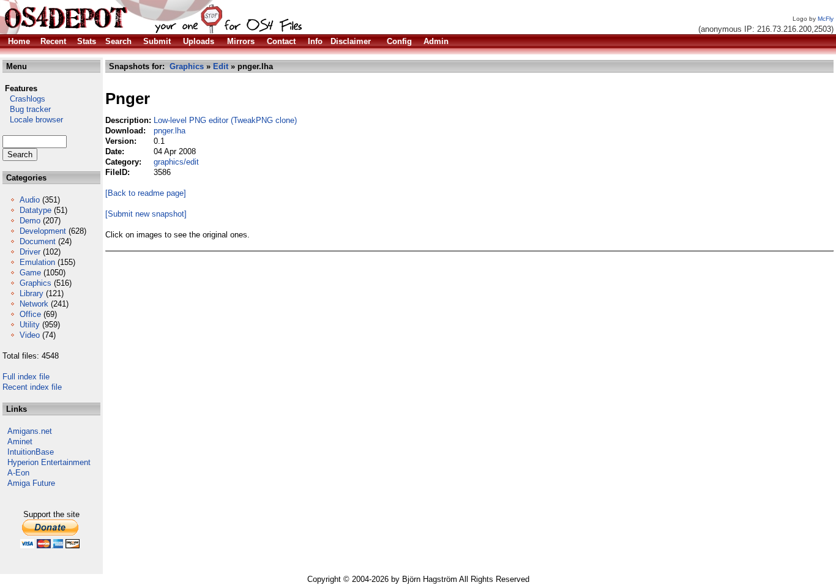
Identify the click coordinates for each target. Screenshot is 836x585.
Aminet (19, 441)
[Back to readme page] (145, 193)
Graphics (35, 283)
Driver (30, 251)
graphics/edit (176, 161)
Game (30, 272)
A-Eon (18, 472)
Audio (30, 199)
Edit (220, 66)
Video (30, 335)
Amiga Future (31, 483)
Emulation (37, 262)
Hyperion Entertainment (49, 462)
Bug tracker (26, 109)
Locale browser (32, 119)
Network (34, 303)
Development (43, 231)
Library (31, 293)
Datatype (35, 210)
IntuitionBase (30, 451)
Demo (30, 220)
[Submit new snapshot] (146, 213)
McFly (826, 18)
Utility (30, 324)
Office (30, 314)
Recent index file (32, 387)
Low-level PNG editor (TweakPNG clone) (225, 120)
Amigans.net (29, 431)
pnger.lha (169, 130)
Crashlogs (23, 98)
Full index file (26, 376)
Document (38, 241)
